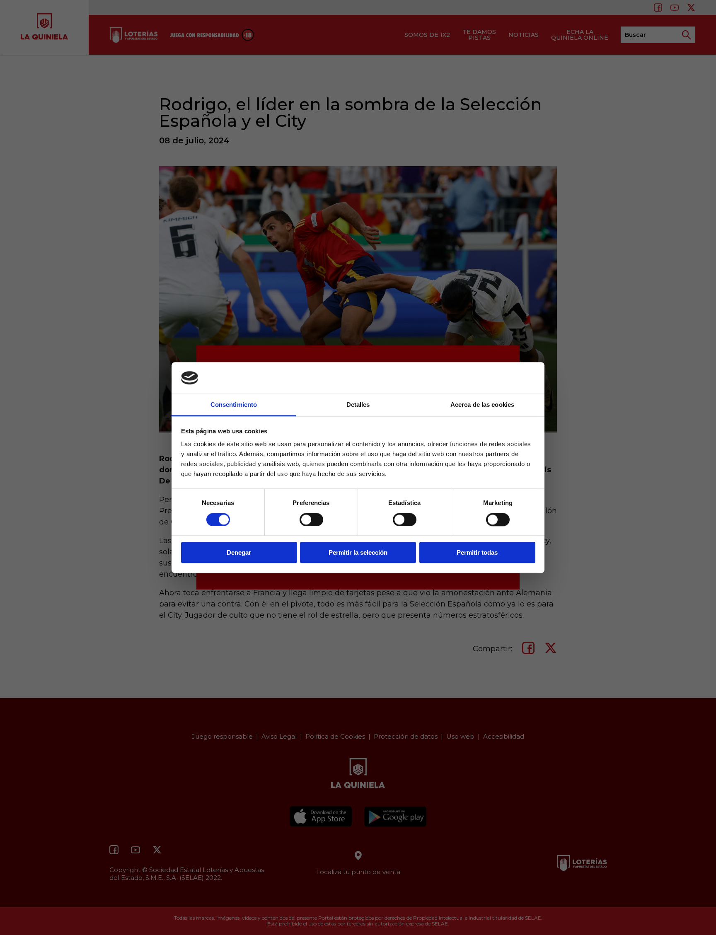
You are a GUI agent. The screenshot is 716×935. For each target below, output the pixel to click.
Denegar (239, 552)
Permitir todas (477, 552)
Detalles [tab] (358, 404)
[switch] (311, 519)
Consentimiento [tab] (233, 404)
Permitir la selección (358, 552)
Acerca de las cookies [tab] (482, 404)
